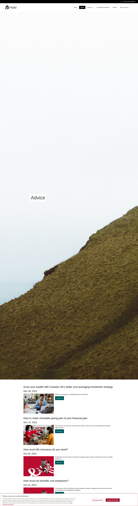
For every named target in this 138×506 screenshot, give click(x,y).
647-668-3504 (131, 1)
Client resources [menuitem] (124, 8)
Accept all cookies (112, 500)
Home (75, 7)
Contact (115, 7)
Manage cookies (98, 500)
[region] (69, 500)
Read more (59, 398)
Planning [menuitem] (89, 8)
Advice (82, 7)
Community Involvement (103, 7)
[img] (69, 190)
